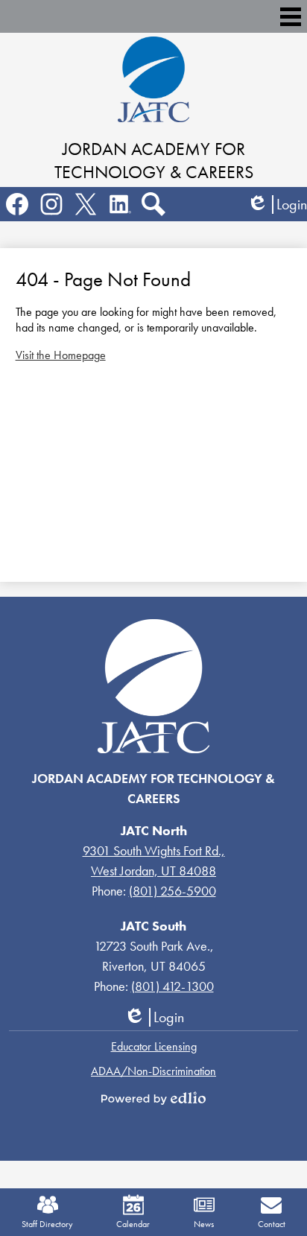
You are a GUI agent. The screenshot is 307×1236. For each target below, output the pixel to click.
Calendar (133, 1224)
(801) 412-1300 (172, 986)
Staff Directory (47, 1224)
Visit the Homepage (61, 355)
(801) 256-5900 (172, 890)
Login (277, 204)
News (204, 1224)
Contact (271, 1224)
